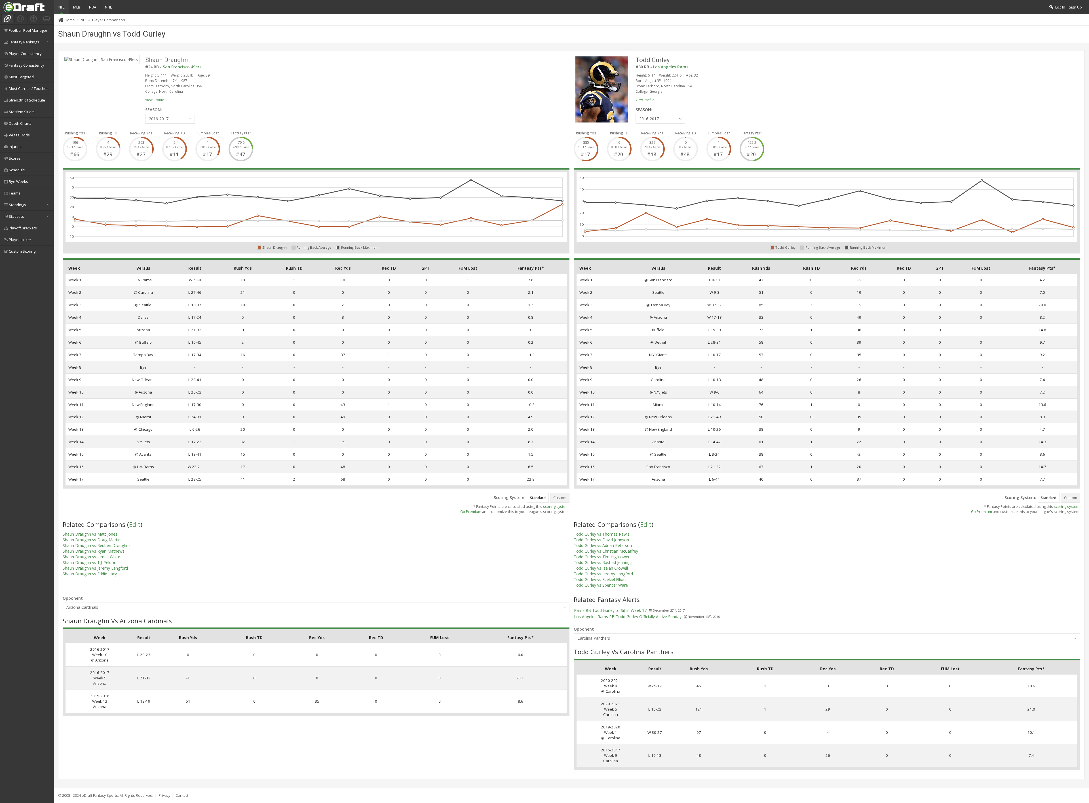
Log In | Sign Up (1068, 7)
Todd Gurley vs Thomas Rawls (602, 534)
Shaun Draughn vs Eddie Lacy (90, 573)
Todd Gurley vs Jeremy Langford (603, 573)
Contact (182, 795)
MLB (76, 7)
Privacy (164, 795)
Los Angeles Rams (670, 66)
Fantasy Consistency (26, 65)
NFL (61, 7)
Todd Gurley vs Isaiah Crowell (601, 568)
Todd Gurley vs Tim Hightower (602, 556)
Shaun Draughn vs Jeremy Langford (95, 568)
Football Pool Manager (28, 30)
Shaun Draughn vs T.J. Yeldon (89, 562)
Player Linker (20, 239)
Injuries (15, 146)
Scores (15, 158)
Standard (538, 497)
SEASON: (153, 109)
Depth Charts (20, 123)
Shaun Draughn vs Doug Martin (92, 539)
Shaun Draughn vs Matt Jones (90, 534)
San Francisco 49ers (182, 66)
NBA (92, 7)
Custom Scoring (22, 251)
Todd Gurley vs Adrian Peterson (603, 545)
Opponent (73, 598)
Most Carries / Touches (28, 88)
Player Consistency (25, 53)
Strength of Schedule (27, 100)
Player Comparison (108, 19)
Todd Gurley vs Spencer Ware (601, 585)
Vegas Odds (19, 135)
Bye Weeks (18, 181)
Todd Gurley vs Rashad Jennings (603, 562)
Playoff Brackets (23, 228)
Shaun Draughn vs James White (91, 556)
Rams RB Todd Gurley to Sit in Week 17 (610, 610)
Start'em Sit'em (22, 111)
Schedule (17, 169)
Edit (134, 524)
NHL (108, 7)
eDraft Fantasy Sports (100, 795)
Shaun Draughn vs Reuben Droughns (96, 545)
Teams (14, 193)
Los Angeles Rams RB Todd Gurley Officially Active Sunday (627, 616)
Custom (559, 497)
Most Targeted (21, 76)
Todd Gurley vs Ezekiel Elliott (600, 579)
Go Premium (470, 511)
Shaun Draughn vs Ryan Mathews (93, 551)
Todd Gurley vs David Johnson (601, 539)
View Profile (154, 100)
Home (70, 19)
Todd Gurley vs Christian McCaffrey (606, 551)
